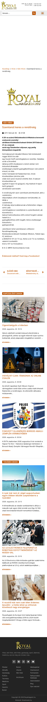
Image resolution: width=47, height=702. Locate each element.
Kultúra (4, 676)
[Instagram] (23, 661)
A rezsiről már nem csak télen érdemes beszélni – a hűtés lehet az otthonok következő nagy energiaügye (20, 604)
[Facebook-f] (14, 661)
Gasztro (5, 687)
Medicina (5, 681)
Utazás (18, 670)
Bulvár (4, 690)
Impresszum (34, 670)
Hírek (13, 69)
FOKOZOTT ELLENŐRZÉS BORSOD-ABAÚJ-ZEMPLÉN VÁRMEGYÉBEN (23, 432)
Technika (5, 678)
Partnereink (34, 673)
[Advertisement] (23, 43)
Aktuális (5, 670)
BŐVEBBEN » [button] (6, 342)
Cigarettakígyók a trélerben (15, 325)
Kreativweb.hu (27, 700)
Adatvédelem (35, 681)
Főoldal (4, 667)
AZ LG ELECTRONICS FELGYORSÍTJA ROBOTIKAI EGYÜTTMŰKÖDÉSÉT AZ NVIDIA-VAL (19, 550)
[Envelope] (33, 661)
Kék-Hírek (21, 69)
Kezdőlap (5, 69)
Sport (4, 684)
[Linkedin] (18, 661)
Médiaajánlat (34, 667)
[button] (42, 13)
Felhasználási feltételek (35, 677)
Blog (31, 684)
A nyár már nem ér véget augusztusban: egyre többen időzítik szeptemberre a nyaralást (21, 495)
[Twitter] (28, 661)
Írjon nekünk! (34, 686)
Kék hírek (19, 673)
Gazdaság (6, 673)
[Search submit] (34, 13)
